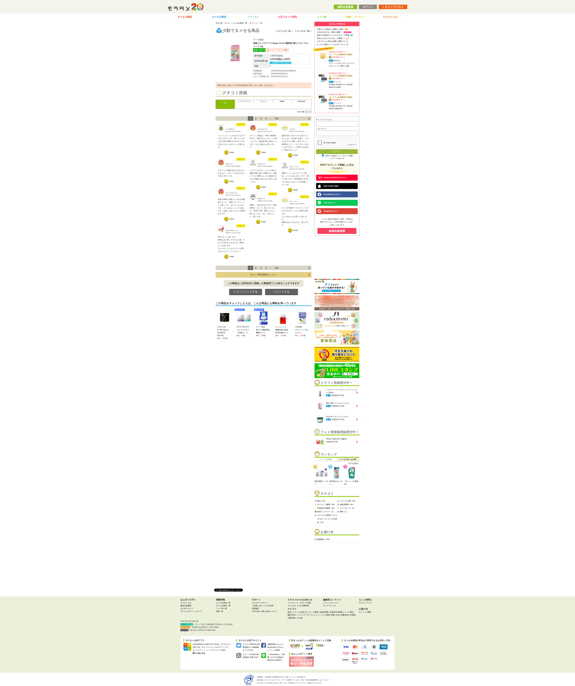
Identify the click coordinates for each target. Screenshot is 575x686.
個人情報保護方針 (312, 680)
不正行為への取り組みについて (264, 611)
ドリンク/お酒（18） (348, 501)
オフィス (362, 612)
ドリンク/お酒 (298, 612)
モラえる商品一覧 (223, 606)
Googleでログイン (331, 211)
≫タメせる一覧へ (303, 31)
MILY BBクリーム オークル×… (338, 403)
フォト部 (321, 17)
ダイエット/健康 (311, 612)
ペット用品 (348, 612)
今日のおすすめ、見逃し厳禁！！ (330, 32)
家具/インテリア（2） (326, 512)
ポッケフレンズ (329, 606)
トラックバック (244, 101)
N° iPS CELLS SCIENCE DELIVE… (223, 333)
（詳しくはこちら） (266, 85)
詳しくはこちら (199, 653)
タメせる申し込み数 (348, 459)
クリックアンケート (331, 603)
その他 (299, 618)
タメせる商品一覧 (240, 23)
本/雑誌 (353, 615)
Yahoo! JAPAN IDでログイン (335, 178)
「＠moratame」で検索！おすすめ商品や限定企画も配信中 (276, 657)
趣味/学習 (291, 615)
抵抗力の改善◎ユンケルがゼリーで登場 (333, 35)
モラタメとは (390, 17)
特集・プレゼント (356, 17)
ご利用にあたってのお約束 (262, 606)
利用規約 (255, 608)
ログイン (368, 6)
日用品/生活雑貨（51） (326, 508)
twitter (282, 101)
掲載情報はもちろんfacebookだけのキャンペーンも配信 (275, 647)
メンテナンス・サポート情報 (299, 603)
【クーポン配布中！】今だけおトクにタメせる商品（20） (327, 518)
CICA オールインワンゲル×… (338, 417)
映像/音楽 (345, 615)
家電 (333, 615)
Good (231, 152)
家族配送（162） (324, 539)
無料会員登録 (345, 6)
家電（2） (344, 512)
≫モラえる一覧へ (284, 31)
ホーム (227, 23)
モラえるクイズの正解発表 (298, 606)
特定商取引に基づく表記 (280, 677)
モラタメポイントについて (191, 611)
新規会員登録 (185, 606)
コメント (263, 101)
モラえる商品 (185, 17)
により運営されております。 (306, 683)
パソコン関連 (324, 615)
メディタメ (253, 17)
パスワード (321, 129)
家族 (369, 612)
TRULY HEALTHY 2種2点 (336, 439)
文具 (338, 615)
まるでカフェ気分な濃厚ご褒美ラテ (331, 41)
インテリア (300, 615)
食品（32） (321, 501)
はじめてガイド (186, 608)
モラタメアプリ (365, 603)
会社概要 (268, 677)
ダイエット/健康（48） (326, 504)
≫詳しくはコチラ (337, 225)
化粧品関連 (323, 612)
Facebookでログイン (332, 194)
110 (276, 118)
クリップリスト (394, 6)
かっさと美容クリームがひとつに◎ (331, 44)
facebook (301, 101)
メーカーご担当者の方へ (298, 677)
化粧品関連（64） (347, 504)
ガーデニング (312, 615)
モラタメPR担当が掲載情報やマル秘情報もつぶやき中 (251, 647)
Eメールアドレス (324, 119)
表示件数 (301, 112)
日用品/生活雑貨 (336, 612)
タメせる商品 (219, 17)
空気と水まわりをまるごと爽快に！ (331, 38)
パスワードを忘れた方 (336, 158)
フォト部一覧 (221, 608)
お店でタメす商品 (287, 17)
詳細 (351, 156)
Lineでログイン (330, 203)
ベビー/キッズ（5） (347, 508)
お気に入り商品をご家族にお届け (330, 29)
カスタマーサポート (260, 603)
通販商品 (292, 618)
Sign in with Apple (331, 186)
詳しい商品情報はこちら (263, 274)
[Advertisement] (336, 564)
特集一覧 (219, 611)
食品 (289, 612)
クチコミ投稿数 (325, 459)
